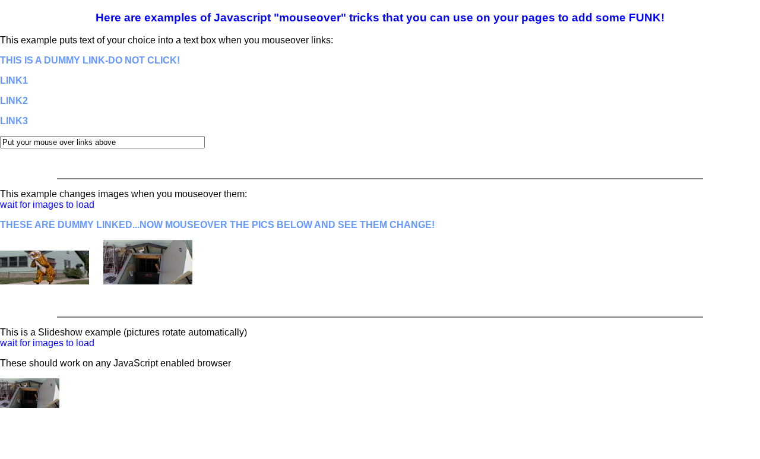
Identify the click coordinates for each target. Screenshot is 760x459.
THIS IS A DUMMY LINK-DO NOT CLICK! (90, 60)
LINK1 (14, 80)
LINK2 (14, 101)
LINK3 (14, 121)
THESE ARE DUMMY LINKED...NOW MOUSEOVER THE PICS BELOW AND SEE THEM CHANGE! (217, 225)
